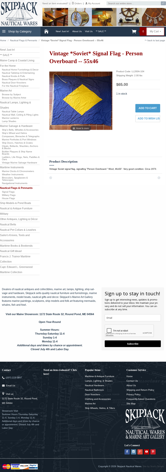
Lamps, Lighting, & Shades (99, 381)
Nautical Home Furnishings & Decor (20, 69)
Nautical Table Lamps (13, 111)
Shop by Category (19, 31)
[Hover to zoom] (80, 100)
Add (148, 108)
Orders (78, 3)
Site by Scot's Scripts (153, 466)
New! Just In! (62, 31)
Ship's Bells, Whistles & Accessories (20, 130)
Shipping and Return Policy (140, 390)
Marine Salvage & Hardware (16, 126)
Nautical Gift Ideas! (11, 251)
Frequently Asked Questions (140, 399)
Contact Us (132, 381)
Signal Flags (8, 192)
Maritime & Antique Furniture (99, 376)
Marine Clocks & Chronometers (18, 171)
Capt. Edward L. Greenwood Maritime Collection (16, 270)
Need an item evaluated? (55, 3)
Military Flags (9, 195)
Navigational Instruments (14, 183)
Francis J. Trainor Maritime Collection (15, 259)
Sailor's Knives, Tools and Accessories (15, 238)
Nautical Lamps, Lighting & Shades (15, 105)
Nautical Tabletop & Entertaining (18, 73)
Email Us (10, 385)
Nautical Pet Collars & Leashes (18, 229)
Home (3, 40)
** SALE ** (101, 31)
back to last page (156, 40)
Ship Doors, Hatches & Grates (17, 143)
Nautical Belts (8, 224)
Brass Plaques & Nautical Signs (18, 79)
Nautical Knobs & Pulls (13, 76)
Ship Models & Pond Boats (15, 203)
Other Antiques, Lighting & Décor (19, 219)
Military (4, 213)
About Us (77, 31)
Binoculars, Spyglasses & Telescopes (15, 179)
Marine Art (6, 90)
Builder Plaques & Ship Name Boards (17, 152)
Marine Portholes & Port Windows (19, 139)
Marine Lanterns (10, 118)
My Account (94, 3)
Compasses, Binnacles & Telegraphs (20, 136)
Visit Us (89, 31)
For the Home (8, 65)
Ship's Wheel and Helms (14, 133)
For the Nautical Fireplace (15, 86)
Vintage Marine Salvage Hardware (19, 162)
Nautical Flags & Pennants (23, 40)
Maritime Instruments (12, 167)
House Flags (8, 198)
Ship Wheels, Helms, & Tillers (100, 408)
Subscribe (132, 343)
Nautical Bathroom (94, 390)
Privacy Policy (133, 394)
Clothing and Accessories (98, 399)
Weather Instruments (13, 174)
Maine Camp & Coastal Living (17, 60)
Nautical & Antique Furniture (16, 208)
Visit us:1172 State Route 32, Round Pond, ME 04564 (20, 398)
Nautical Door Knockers (14, 82)
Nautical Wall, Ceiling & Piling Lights (20, 115)
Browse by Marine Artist (14, 98)
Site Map (131, 403)
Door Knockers (92, 394)
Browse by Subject (11, 94)
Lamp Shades (9, 121)
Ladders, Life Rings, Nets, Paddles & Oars (21, 158)
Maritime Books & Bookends (16, 245)
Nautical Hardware (94, 385)
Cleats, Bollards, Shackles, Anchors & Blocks (20, 147)
